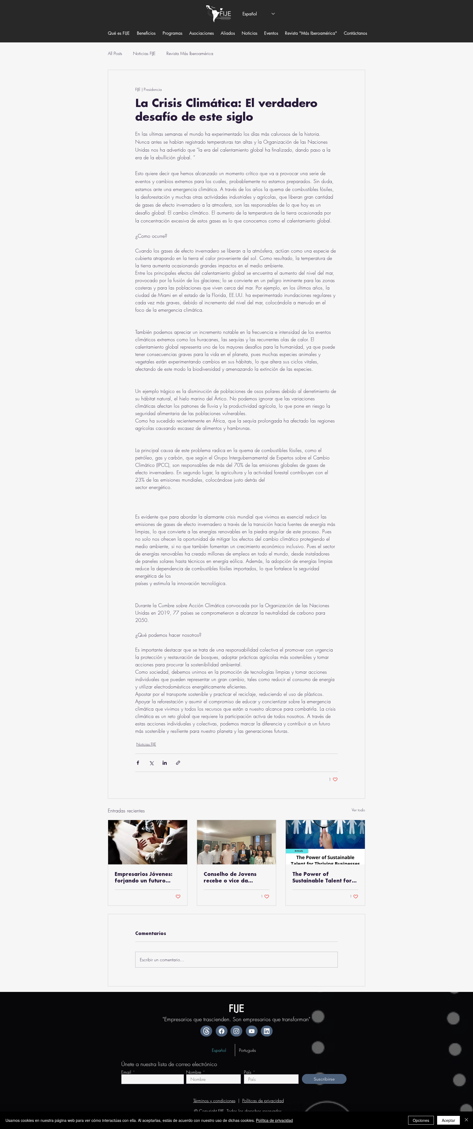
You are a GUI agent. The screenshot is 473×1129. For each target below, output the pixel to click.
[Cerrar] (466, 1120)
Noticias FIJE (144, 53)
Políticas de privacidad (263, 1101)
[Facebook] (221, 1031)
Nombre (193, 1072)
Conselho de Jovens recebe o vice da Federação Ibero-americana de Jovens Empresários (232, 878)
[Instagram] (236, 1031)
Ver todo (358, 809)
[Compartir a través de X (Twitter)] (151, 762)
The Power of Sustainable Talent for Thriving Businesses (322, 878)
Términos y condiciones (214, 1101)
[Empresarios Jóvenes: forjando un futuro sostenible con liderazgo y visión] (147, 842)
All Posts (115, 53)
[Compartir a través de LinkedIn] (164, 762)
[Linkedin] (267, 1031)
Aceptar (448, 1120)
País (247, 1072)
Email (126, 1072)
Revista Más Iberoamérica (189, 53)
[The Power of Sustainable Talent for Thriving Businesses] (325, 842)
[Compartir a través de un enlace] (178, 762)
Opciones (421, 1120)
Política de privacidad (274, 1120)
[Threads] (206, 1031)
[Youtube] (252, 1031)
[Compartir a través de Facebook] (137, 762)
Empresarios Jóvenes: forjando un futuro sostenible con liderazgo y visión (143, 878)
